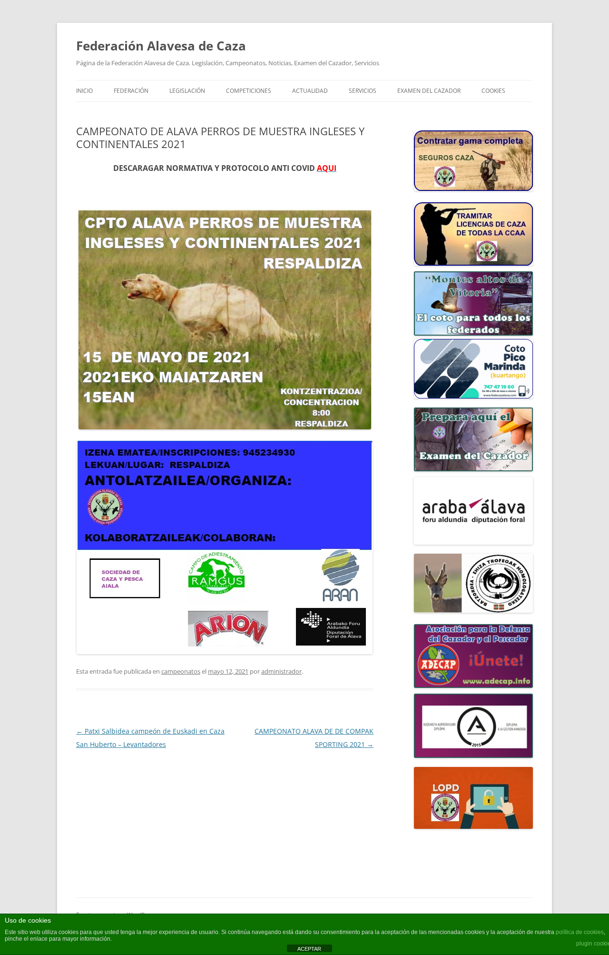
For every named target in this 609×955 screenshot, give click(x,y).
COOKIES (493, 91)
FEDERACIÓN (131, 91)
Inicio (84, 91)
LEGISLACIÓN (187, 91)
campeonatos (180, 671)
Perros (86, 192)
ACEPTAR (309, 949)
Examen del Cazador (429, 91)
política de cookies (580, 932)
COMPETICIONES (248, 91)
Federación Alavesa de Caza (161, 45)
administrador (281, 671)
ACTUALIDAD (310, 91)
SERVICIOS (362, 91)
